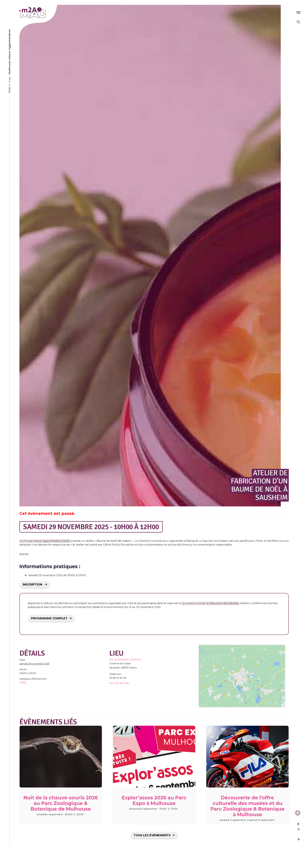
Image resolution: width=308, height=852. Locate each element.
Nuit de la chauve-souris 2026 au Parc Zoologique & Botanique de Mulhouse (60, 803)
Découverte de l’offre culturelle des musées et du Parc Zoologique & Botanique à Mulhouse (247, 806)
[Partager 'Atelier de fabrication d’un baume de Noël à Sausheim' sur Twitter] (298, 829)
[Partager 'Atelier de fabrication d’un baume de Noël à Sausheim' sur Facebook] (298, 824)
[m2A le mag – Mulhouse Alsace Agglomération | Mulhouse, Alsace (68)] (43, 12)
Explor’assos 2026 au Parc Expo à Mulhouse (154, 800)
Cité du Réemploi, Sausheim (125, 659)
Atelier (23, 682)
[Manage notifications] (297, 812)
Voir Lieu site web (119, 683)
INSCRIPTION (33, 584)
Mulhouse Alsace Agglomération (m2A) (44, 540)
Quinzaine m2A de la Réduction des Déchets (210, 603)
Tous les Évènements (152, 835)
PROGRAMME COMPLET (49, 618)
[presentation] (61, 756)
